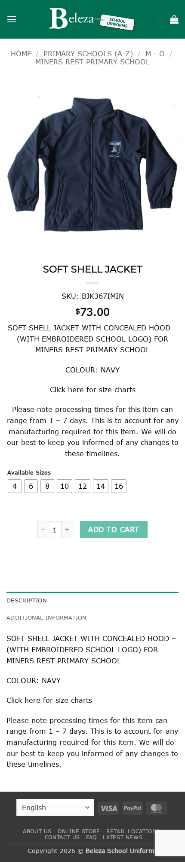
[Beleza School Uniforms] (92, 19)
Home (21, 53)
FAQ (91, 837)
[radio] (14, 486)
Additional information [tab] (46, 617)
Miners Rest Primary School (92, 61)
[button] (11, 19)
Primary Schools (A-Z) (88, 53)
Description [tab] (26, 600)
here (76, 389)
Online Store (79, 831)
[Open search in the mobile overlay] (160, 19)
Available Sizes (29, 473)
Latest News (122, 837)
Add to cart (113, 529)
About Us (37, 831)
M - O (155, 53)
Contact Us (62, 837)
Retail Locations (133, 831)
